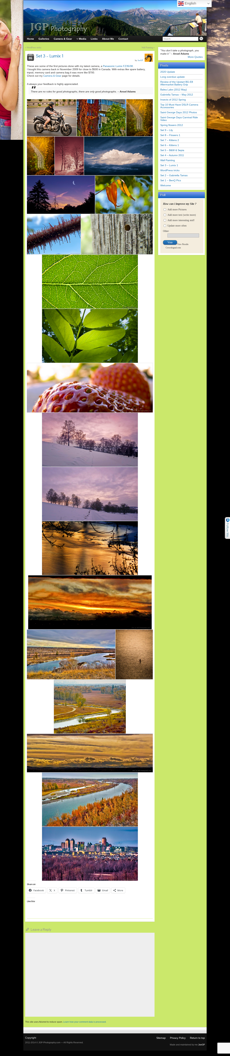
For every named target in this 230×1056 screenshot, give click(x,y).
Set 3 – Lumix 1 (169, 165)
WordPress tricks (34, 47)
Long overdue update (172, 76)
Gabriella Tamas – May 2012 (176, 94)
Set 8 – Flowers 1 (170, 135)
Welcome (165, 185)
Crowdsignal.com (173, 247)
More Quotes (195, 56)
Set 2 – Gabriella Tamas (174, 175)
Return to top (197, 1037)
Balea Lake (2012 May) (173, 89)
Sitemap (161, 1037)
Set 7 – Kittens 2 (169, 140)
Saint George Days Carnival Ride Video (179, 119)
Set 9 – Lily (166, 130)
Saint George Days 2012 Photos (178, 112)
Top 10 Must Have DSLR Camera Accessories (179, 106)
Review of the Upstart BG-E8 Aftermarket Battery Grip (176, 83)
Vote (170, 242)
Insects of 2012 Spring (173, 99)
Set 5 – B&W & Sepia (172, 150)
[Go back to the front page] (115, 18)
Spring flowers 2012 (171, 125)
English (190, 3)
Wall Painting (147, 47)
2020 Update (167, 71)
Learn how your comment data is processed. (84, 1022)
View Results (182, 244)
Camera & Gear (52, 75)
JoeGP (140, 60)
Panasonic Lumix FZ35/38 (118, 66)
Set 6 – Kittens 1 (169, 145)
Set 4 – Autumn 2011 (172, 155)
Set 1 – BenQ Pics (170, 180)
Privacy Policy (178, 1037)
